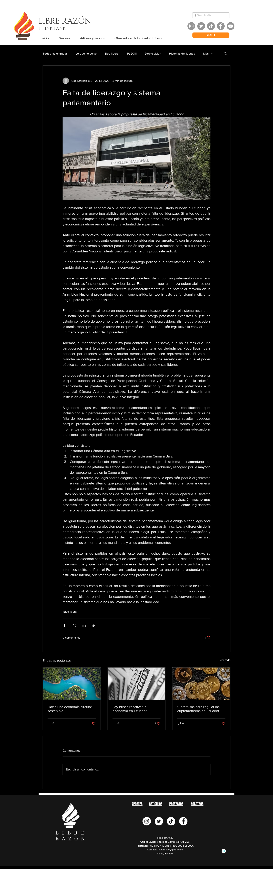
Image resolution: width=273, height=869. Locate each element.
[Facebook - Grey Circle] (221, 26)
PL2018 (132, 53)
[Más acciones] (208, 80)
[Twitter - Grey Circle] (201, 26)
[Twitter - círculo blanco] (159, 821)
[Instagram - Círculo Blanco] (146, 821)
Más (206, 53)
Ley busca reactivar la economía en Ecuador (130, 709)
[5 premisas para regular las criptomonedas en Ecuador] (201, 684)
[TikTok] (211, 26)
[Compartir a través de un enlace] (94, 625)
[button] (225, 53)
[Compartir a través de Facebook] (64, 625)
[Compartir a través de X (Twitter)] (74, 625)
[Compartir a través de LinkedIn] (84, 625)
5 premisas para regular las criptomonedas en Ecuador (198, 709)
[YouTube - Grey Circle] (230, 26)
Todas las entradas (55, 53)
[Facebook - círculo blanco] (183, 821)
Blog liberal (112, 53)
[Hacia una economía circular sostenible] (72, 684)
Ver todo (225, 660)
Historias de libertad (182, 53)
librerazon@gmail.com (170, 849)
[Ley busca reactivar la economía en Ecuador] (136, 684)
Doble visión (153, 53)
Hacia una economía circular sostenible (70, 709)
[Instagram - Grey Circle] (191, 26)
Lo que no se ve (86, 53)
